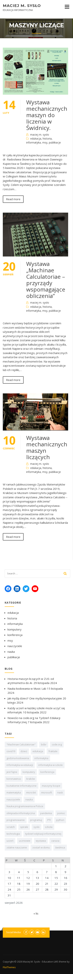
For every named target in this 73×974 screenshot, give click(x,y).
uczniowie (24, 840)
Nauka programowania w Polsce (25, 806)
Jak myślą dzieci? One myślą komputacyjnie (34, 698)
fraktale (52, 751)
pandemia (46, 813)
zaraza (55, 840)
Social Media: (13, 932)
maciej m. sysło (39, 134)
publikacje (55, 142)
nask (60, 792)
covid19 (11, 751)
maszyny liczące (51, 785)
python (60, 820)
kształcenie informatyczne (21, 785)
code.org (57, 744)
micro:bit (31, 792)
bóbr (43, 744)
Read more (13, 199)
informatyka (33, 142)
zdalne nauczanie (17, 847)
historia (47, 138)
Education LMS (50, 961)
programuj (36, 820)
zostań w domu (41, 847)
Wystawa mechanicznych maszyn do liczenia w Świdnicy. (46, 115)
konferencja (14, 635)
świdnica (60, 847)
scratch (11, 827)
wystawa (41, 840)
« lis (36, 913)
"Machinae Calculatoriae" (21, 744)
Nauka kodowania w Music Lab (26, 688)
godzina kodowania (18, 758)
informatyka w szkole (50, 765)
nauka (11, 651)
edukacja (35, 138)
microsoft (46, 792)
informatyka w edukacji (20, 765)
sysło (36, 827)
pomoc (61, 813)
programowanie (16, 820)
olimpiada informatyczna (21, 813)
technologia (13, 833)
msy (44, 142)
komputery (14, 629)
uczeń (10, 840)
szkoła (48, 827)
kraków (30, 778)
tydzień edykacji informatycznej (43, 833)
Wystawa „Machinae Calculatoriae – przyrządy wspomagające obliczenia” (45, 280)
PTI (49, 820)
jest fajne (12, 772)
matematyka (14, 792)
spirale (24, 827)
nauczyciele (14, 646)
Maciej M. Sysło (22, 5)
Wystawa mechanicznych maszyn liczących (46, 447)
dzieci (24, 751)
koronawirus (14, 778)
